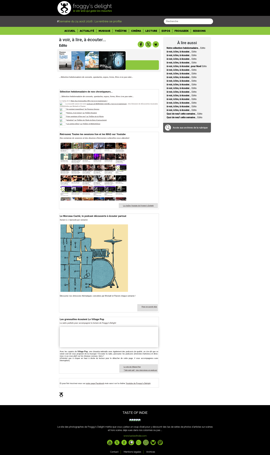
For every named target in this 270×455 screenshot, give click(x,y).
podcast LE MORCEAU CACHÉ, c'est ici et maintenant (107, 104)
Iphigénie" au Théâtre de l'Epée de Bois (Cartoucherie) (87, 120)
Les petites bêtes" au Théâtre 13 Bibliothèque (83, 124)
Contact (114, 452)
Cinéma (136, 30)
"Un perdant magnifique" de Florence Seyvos (82, 109)
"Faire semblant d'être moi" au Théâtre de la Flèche (85, 116)
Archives (150, 452)
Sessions (199, 30)
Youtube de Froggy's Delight (138, 383)
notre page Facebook (95, 383)
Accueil (71, 30)
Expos (166, 30)
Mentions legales (132, 452)
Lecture (151, 30)
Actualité (87, 30)
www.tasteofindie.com (135, 435)
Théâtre (121, 30)
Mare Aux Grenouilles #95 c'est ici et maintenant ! (89, 101)
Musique (104, 30)
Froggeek (182, 30)
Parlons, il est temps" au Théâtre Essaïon (82, 113)
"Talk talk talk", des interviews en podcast (140, 370)
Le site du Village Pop (132, 367)
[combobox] (188, 21)
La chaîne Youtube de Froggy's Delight (138, 206)
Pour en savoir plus (149, 307)
